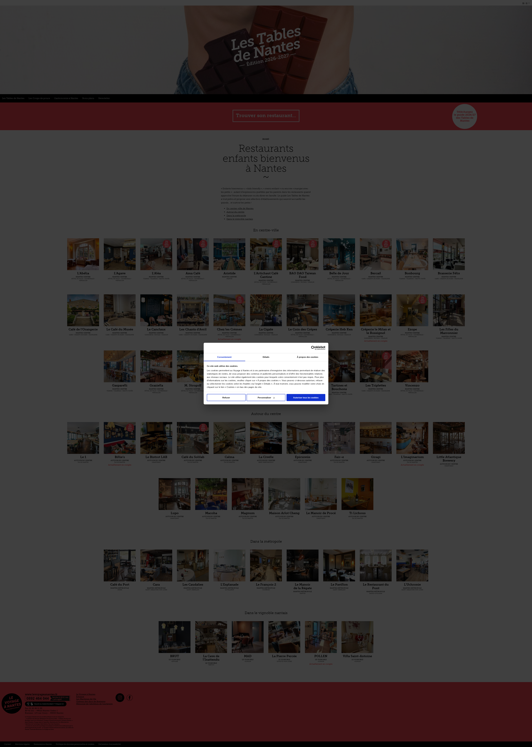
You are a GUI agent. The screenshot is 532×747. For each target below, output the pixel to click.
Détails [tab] (266, 357)
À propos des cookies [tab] (307, 357)
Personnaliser (264, 397)
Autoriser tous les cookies (306, 397)
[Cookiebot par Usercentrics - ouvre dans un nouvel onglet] (313, 348)
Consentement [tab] (224, 357)
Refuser (226, 397)
